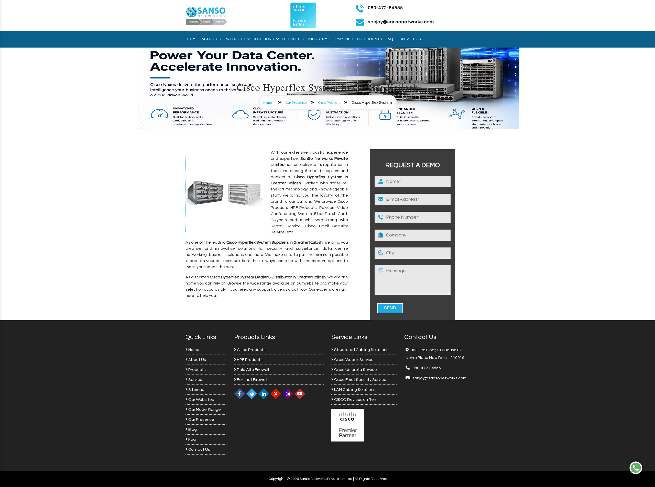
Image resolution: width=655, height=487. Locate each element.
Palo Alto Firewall (252, 370)
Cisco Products (329, 103)
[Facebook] (239, 393)
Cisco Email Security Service (359, 380)
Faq (389, 39)
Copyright (276, 479)
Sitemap (196, 390)
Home (192, 39)
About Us (211, 39)
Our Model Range (204, 409)
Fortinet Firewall (251, 380)
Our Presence (296, 103)
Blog (192, 429)
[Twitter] (251, 393)
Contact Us (409, 39)
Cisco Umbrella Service (355, 370)
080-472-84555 (385, 7)
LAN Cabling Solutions (354, 390)
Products (235, 39)
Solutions (263, 39)
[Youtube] (299, 393)
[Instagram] (287, 393)
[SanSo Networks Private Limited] (206, 15)
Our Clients (369, 39)
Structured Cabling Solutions (360, 350)
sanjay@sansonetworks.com (439, 378)
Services (291, 39)
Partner (344, 39)
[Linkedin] (263, 393)
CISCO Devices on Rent (355, 400)
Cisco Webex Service (353, 360)
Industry (318, 39)
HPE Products (249, 360)
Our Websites (201, 400)
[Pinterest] (275, 393)
